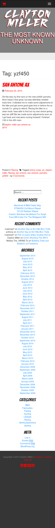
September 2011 (27, 314)
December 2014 (27, 276)
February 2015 (27, 273)
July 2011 (27, 319)
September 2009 (27, 369)
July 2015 (27, 261)
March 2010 (27, 358)
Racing (14, 169)
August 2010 (27, 343)
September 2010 (27, 340)
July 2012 (27, 290)
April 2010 (27, 355)
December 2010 (27, 331)
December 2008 (27, 384)
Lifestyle (27, 416)
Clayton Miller (27, 19)
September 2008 (27, 393)
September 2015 (27, 255)
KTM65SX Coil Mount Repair (27, 208)
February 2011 (27, 325)
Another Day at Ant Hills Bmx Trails (34, 228)
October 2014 (27, 278)
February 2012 (27, 305)
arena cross (35, 169)
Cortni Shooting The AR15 (35, 237)
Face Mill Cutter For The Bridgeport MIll (27, 217)
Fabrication (27, 407)
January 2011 (27, 328)
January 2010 (27, 363)
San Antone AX (15, 85)
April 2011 (27, 322)
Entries (27, 440)
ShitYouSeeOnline (27, 422)
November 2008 (27, 387)
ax (43, 169)
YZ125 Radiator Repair (27, 211)
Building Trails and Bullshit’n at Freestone (33, 242)
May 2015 (27, 267)
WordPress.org (27, 446)
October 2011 (27, 311)
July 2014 (27, 284)
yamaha (43, 172)
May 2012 (27, 296)
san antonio (32, 172)
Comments (27, 443)
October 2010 (27, 337)
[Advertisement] (27, 498)
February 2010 (27, 360)
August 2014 (27, 281)
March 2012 (27, 302)
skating (27, 425)
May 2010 (27, 352)
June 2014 (27, 287)
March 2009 (27, 378)
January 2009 (27, 381)
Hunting (27, 413)
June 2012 (27, 293)
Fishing (27, 410)
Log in (27, 437)
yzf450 (5, 175)
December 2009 (27, 366)
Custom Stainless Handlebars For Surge (27, 214)
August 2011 (27, 317)
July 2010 (27, 346)
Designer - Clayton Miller (38, 458)
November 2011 (27, 308)
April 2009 (27, 375)
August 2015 (27, 258)
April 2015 (27, 270)
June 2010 (27, 349)
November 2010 (27, 334)
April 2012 (27, 299)
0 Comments (18, 175)
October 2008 (27, 390)
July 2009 (27, 372)
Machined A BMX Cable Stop (27, 205)
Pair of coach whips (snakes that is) (34, 234)
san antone (21, 172)
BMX (27, 405)
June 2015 (27, 264)
